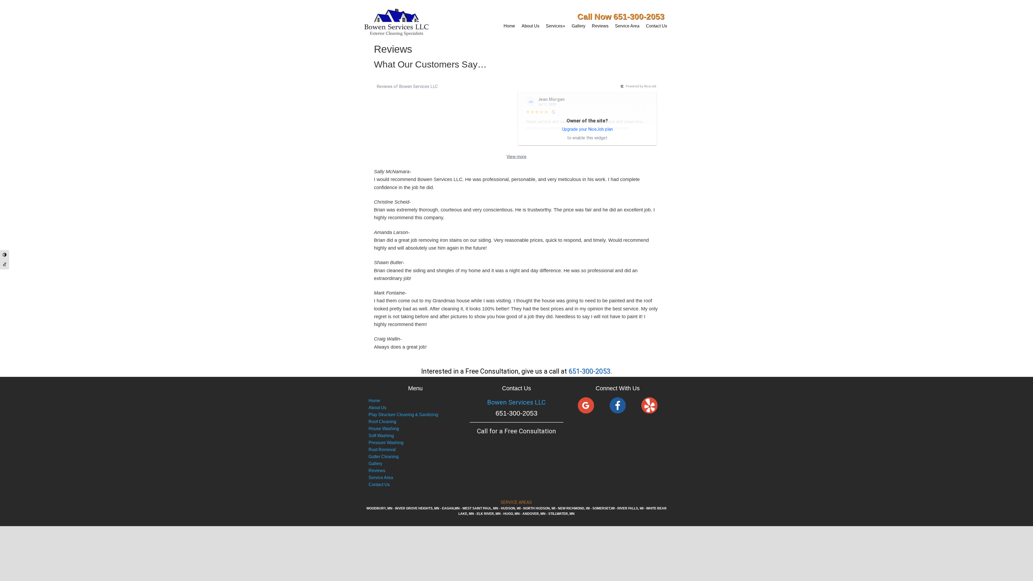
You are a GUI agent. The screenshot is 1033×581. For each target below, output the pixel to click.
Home (374, 400)
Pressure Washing (386, 442)
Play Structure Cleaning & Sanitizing (403, 414)
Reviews (377, 470)
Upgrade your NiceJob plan (587, 129)
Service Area (381, 477)
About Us (377, 407)
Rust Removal (382, 449)
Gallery (375, 463)
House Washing (384, 428)
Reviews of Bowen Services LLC (407, 86)
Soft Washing (381, 435)
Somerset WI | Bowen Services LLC (410, 20)
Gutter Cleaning (384, 456)
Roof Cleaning (382, 421)
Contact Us (379, 484)
